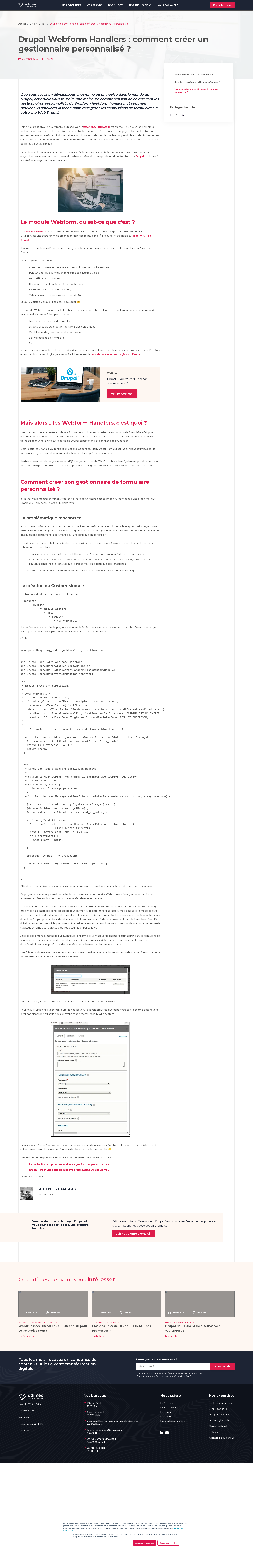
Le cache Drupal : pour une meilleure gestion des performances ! (69, 1164)
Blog (32, 24)
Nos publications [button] (140, 5)
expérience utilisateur (96, 127)
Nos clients (115, 5)
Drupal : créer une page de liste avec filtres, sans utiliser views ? (69, 1169)
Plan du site (23, 1417)
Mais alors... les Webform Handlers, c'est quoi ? (197, 82)
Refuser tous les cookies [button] (168, 1543)
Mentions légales (26, 1411)
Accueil (22, 24)
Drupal (42, 24)
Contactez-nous (222, 5)
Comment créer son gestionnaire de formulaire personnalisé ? (197, 90)
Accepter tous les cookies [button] (144, 1543)
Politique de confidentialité (30, 1424)
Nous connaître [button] (167, 5)
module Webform (35, 231)
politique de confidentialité (178, 1376)
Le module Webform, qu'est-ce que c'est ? (194, 74)
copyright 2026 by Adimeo (30, 1404)
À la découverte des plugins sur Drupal (116, 354)
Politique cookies (26, 1430)
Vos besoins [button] (94, 5)
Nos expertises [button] (71, 5)
